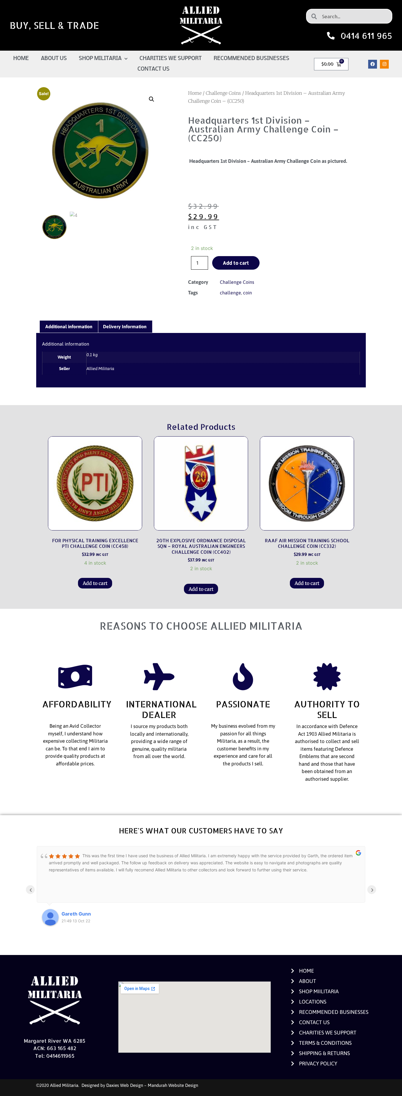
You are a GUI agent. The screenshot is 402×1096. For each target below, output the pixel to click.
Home (21, 59)
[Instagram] (384, 64)
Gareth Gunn (76, 914)
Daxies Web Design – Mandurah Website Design (152, 1085)
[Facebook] (372, 64)
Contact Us (153, 69)
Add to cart (236, 263)
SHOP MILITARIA (100, 59)
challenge (230, 292)
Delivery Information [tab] (125, 326)
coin (247, 292)
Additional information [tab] (68, 326)
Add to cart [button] (95, 583)
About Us (54, 59)
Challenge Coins (223, 93)
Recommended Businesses (251, 59)
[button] (151, 99)
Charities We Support (170, 59)
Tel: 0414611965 (54, 1055)
